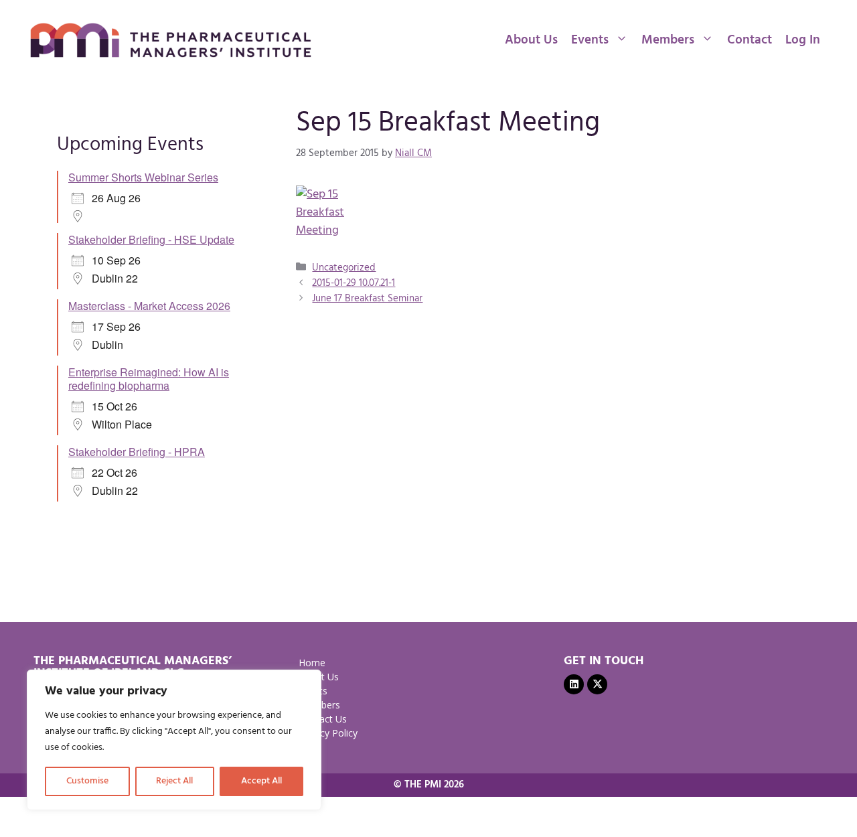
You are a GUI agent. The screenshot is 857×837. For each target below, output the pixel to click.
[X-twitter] (597, 684)
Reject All (174, 781)
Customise (87, 781)
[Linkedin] (574, 684)
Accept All (261, 781)
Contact (749, 40)
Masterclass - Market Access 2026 (149, 305)
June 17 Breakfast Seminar (367, 299)
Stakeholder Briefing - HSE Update (151, 239)
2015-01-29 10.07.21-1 (353, 283)
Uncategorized (344, 268)
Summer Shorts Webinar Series (143, 177)
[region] (174, 740)
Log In (802, 40)
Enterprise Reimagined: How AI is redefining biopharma (148, 378)
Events (590, 40)
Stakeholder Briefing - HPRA (136, 451)
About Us (531, 40)
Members (667, 40)
